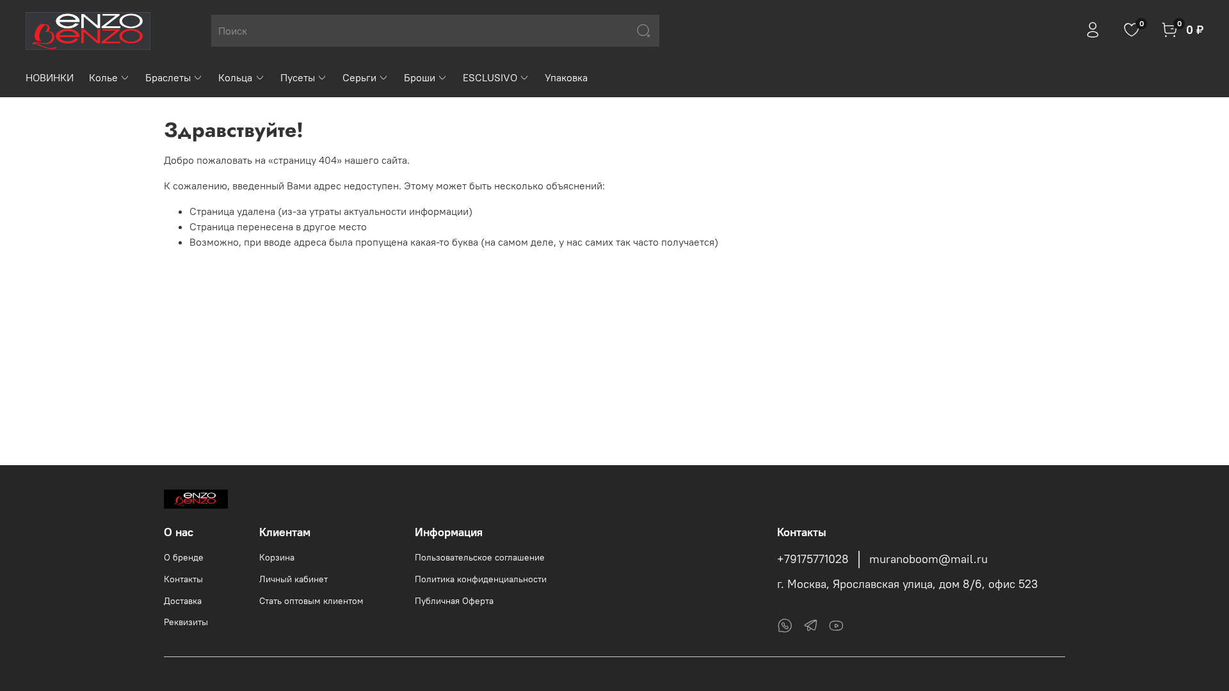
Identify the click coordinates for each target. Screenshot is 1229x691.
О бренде (184, 557)
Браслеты (168, 77)
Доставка (183, 601)
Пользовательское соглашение (480, 557)
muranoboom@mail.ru (928, 559)
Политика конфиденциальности (481, 579)
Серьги (359, 77)
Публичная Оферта (454, 601)
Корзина (276, 557)
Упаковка (566, 77)
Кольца (235, 77)
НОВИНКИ (50, 77)
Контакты (183, 579)
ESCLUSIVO (490, 77)
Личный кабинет (293, 579)
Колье (103, 77)
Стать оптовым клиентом (311, 601)
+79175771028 (813, 559)
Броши (419, 77)
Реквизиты (186, 622)
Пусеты (297, 77)
